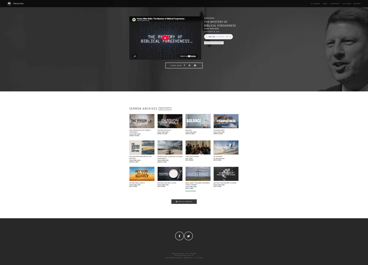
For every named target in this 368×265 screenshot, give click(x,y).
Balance (188, 130)
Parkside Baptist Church (184, 253)
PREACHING (18, 3)
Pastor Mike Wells (134, 134)
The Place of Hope (192, 156)
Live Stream (346, 3)
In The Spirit (218, 156)
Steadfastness (219, 130)
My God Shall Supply (137, 183)
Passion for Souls (164, 130)
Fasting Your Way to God (166, 183)
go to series (165, 108)
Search (358, 3)
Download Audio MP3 (214, 42)
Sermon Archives (190, 191)
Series (325, 3)
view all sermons (184, 201)
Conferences (335, 3)
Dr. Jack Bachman (219, 158)
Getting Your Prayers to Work (225, 183)
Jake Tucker (189, 158)
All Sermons (315, 3)
